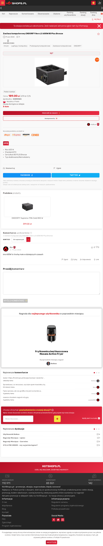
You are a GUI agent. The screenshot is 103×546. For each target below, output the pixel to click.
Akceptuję (51, 542)
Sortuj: (6, 239)
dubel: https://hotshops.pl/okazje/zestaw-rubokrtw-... (24, 378)
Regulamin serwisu (60, 502)
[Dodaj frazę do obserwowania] (57, 419)
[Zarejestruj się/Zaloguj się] (99, 3)
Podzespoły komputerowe (40, 46)
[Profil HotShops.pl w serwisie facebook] (53, 519)
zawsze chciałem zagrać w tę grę (16, 397)
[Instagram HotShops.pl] (62, 519)
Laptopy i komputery (19, 46)
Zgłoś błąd (6, 522)
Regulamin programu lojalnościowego (68, 505)
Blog (4, 509)
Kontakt (5, 512)
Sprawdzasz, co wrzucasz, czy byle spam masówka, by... (24, 384)
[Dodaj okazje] (93, 3)
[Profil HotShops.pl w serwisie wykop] (58, 519)
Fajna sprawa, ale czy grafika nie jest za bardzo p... (22, 391)
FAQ (3, 519)
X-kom (6, 46)
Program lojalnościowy (11, 526)
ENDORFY (77, 46)
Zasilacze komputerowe (62, 46)
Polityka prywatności (60, 509)
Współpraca (7, 505)
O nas (4, 502)
